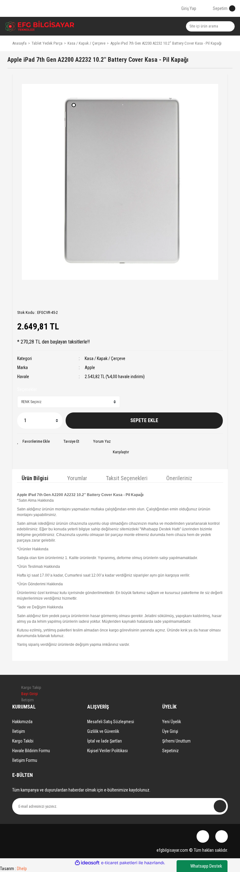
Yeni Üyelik (171, 721)
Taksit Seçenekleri (127, 478)
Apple (90, 367)
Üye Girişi (170, 731)
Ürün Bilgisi (35, 478)
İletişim (18, 731)
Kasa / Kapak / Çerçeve (105, 358)
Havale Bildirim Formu (31, 750)
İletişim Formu (24, 760)
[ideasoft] (87, 863)
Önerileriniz (179, 478)
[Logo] (40, 26)
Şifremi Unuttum (176, 740)
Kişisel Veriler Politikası (107, 750)
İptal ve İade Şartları (104, 740)
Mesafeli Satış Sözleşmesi (110, 721)
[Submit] (220, 806)
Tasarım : (13, 868)
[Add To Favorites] (33, 441)
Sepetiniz (170, 750)
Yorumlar (77, 478)
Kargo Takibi (22, 740)
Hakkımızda (22, 721)
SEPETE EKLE (144, 420)
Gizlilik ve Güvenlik (103, 731)
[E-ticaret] (119, 862)
